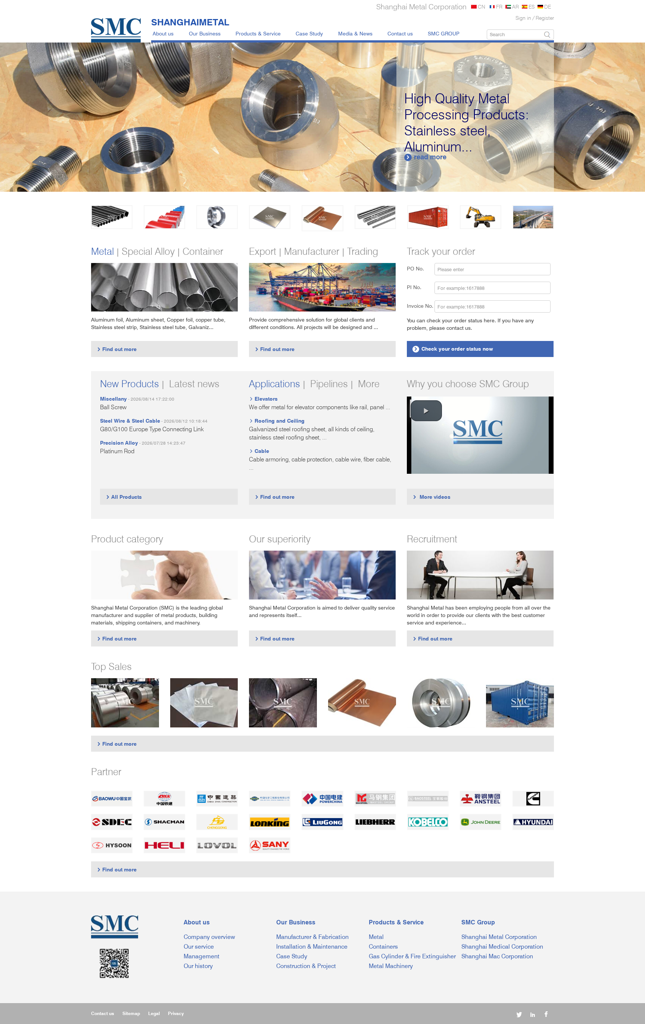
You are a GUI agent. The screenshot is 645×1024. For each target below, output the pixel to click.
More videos (431, 497)
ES (532, 6)
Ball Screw (113, 407)
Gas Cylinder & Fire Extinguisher (412, 956)
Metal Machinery (391, 966)
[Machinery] (481, 217)
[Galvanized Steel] (164, 217)
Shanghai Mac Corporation (497, 956)
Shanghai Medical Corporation (502, 946)
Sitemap (131, 1013)
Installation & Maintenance (312, 946)
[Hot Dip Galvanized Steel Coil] (125, 702)
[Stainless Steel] (217, 217)
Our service (199, 946)
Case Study (309, 33)
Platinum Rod (117, 451)
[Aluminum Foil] (204, 702)
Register (545, 18)
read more (426, 157)
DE (547, 6)
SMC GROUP (443, 33)
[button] (426, 410)
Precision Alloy (119, 442)
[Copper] (322, 218)
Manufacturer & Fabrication (312, 936)
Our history (198, 966)
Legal (154, 1013)
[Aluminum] (270, 217)
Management (201, 956)
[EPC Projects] (533, 217)
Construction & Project (306, 966)
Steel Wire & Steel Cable (130, 420)
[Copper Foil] (362, 702)
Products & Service (258, 33)
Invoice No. (420, 306)
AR (515, 6)
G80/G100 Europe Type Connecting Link (152, 429)
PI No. (418, 287)
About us (163, 33)
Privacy (176, 1013)
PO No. (420, 268)
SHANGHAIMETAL (190, 22)
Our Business (205, 33)
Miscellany (113, 398)
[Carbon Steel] (112, 217)
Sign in (523, 18)
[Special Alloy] (375, 217)
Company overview (209, 936)
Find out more (117, 349)
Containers (383, 946)
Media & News (355, 33)
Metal (376, 936)
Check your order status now (453, 348)
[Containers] (428, 217)
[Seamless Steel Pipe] (283, 702)
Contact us (400, 33)
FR (499, 6)
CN (481, 6)
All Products (124, 497)
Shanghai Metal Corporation (499, 936)
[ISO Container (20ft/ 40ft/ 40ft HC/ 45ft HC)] (520, 702)
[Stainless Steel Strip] (441, 702)
